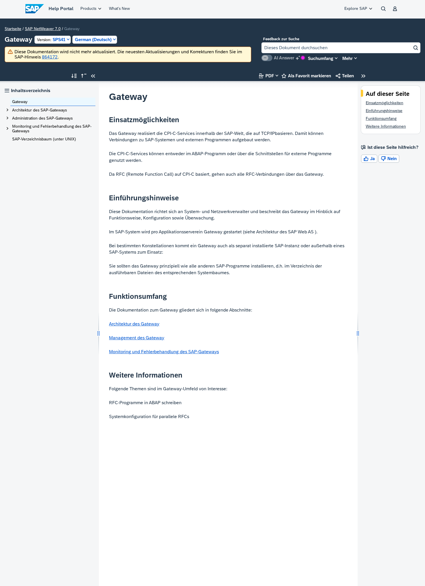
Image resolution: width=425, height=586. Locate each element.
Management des (136, 337)
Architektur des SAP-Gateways (39, 110)
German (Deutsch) (93, 39)
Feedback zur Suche (281, 39)
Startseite (13, 28)
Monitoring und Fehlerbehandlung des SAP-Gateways (52, 128)
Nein (389, 158)
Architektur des (134, 323)
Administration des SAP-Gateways (42, 118)
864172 (50, 56)
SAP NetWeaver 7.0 (43, 28)
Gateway (19, 101)
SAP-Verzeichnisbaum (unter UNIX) (44, 139)
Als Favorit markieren (306, 75)
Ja (369, 158)
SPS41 (51, 39)
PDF (266, 75)
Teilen (345, 75)
